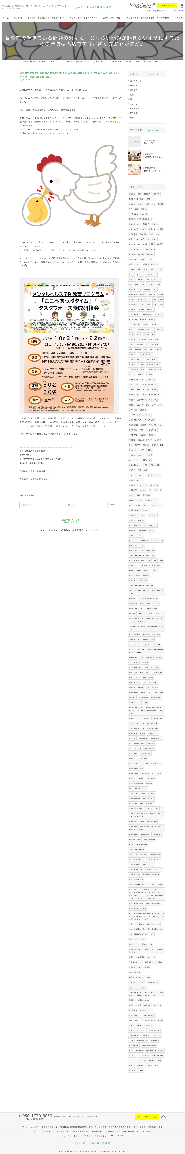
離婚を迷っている (153, 924)
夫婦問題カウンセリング (137, 515)
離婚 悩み (149, 783)
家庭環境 (152, 294)
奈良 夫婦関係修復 (136, 879)
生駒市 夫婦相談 (134, 864)
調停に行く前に (146, 692)
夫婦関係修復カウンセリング (139, 510)
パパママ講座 (150, 778)
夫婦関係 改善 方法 (135, 869)
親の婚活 (147, 289)
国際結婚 (132, 520)
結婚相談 (143, 294)
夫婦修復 (150, 309)
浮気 (142, 284)
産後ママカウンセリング (137, 229)
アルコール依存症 (135, 324)
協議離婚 (132, 354)
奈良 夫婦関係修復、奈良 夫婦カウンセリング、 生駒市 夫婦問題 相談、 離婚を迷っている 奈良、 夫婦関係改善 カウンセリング (146, 916)
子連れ (131, 570)
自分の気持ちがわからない (138, 788)
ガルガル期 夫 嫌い (135, 667)
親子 (159, 1060)
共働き (131, 1065)
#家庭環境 (78, 530)
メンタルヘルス (134, 314)
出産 (147, 204)
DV (142, 249)
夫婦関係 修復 (152, 608)
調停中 (142, 821)
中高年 (131, 269)
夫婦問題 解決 (148, 639)
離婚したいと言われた (136, 608)
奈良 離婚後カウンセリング (146, 957)
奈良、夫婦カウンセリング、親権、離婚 (143, 525)
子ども (160, 405)
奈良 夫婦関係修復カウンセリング (141, 934)
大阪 (130, 1060)
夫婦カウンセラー (135, 465)
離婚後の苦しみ (143, 1000)
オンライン (154, 485)
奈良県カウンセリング (144, 1025)
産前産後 (140, 1065)
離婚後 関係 (145, 834)
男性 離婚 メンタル (135, 962)
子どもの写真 (149, 420)
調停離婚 (158, 349)
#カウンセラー (93, 530)
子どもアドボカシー (136, 360)
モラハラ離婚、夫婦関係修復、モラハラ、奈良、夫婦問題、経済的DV (146, 827)
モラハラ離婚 (152, 821)
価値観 (149, 450)
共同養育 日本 (157, 834)
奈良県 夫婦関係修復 (136, 849)
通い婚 (146, 334)
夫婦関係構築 (133, 834)
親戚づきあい (158, 304)
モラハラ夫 (133, 319)
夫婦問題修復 (147, 314)
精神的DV (152, 530)
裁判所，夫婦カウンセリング (139, 773)
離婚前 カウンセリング (137, 939)
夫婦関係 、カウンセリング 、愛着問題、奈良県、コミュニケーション (146, 815)
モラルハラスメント (136, 475)
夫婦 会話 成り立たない (154, 763)
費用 (142, 450)
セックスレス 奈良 (136, 903)
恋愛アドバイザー (153, 364)
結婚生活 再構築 (134, 575)
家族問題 (30, 495)
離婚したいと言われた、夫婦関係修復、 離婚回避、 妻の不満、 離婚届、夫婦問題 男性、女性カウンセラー (145, 710)
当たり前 (158, 440)
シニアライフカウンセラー (150, 385)
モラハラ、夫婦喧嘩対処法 (138, 844)
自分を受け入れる (146, 1010)
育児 (156, 1065)
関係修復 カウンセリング (150, 874)
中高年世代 (159, 657)
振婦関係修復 (133, 692)
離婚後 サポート (134, 682)
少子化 (131, 274)
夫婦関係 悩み (143, 738)
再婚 (138, 495)
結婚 (153, 555)
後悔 (161, 560)
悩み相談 (146, 575)
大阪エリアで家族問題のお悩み (35, 478)
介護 (141, 657)
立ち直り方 (133, 565)
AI (143, 728)
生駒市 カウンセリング (137, 982)
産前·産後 (143, 234)
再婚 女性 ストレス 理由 (153, 962)
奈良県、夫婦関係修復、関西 (139, 555)
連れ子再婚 (133, 430)
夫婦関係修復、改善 (136, 768)
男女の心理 (159, 613)
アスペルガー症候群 (136, 344)
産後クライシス (134, 224)
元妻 (148, 560)
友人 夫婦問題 (134, 1045)
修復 (136, 209)
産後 (157, 234)
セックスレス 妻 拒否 (137, 908)
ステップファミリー (156, 425)
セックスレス (133, 450)
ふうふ (131, 480)
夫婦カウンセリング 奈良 (137, 793)
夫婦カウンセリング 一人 (138, 758)
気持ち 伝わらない (135, 808)
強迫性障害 (146, 495)
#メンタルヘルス (49, 530)
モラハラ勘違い (134, 798)
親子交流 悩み (148, 677)
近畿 (145, 702)
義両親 (137, 445)
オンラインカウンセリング (138, 214)
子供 (153, 405)
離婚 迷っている (157, 505)
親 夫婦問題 (155, 1040)
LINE (161, 445)
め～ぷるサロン (151, 430)
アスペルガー (153, 339)
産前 (151, 234)
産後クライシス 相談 (152, 667)
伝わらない (133, 803)
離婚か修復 (153, 515)
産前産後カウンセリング (137, 339)
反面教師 (132, 309)
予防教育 (143, 319)
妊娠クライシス (134, 264)
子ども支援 (150, 380)
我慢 (139, 470)
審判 (160, 299)
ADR (148, 304)
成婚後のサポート (152, 360)
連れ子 (131, 495)
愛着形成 (132, 279)
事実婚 (131, 334)
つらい (137, 505)
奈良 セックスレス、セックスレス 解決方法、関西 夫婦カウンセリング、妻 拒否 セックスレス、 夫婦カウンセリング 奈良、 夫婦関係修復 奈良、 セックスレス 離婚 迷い (146, 893)
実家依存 (152, 793)
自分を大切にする (135, 1015)
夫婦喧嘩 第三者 (142, 1040)
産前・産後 (134, 108)
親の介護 (149, 657)
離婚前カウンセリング (150, 264)
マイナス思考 (139, 239)
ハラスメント (150, 249)
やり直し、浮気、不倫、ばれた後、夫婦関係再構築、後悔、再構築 (146, 650)
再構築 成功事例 (150, 748)
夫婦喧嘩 (152, 229)
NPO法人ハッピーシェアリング (140, 415)
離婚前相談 (133, 294)
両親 (130, 445)
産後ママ (155, 224)
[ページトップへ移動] (163, 1116)
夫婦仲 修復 (133, 603)
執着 (155, 560)
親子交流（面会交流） (136, 199)
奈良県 (143, 425)
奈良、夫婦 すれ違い (147, 803)
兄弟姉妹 (143, 435)
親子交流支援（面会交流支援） (140, 219)
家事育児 (146, 224)
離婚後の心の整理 (135, 1005)
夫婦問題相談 (133, 425)
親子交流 (134, 113)
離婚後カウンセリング (136, 545)
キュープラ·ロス (135, 702)
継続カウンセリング (136, 380)
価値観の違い (143, 697)
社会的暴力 (133, 733)
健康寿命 (143, 410)
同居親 (131, 299)
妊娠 (150, 259)
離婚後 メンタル (134, 677)
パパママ (143, 259)
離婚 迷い (132, 697)
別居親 (160, 294)
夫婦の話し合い (157, 1055)
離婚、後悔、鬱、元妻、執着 (150, 565)
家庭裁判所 (133, 821)
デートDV (150, 284)
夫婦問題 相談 (134, 874)
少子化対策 (133, 410)
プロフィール (133, 249)
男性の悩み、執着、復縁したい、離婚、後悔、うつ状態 (146, 591)
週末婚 (139, 334)
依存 (138, 395)
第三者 (131, 1040)
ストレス (140, 274)
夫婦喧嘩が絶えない (154, 1030)
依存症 (151, 319)
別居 (130, 209)
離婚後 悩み (133, 672)
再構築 (139, 570)
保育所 (154, 390)
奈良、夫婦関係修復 (136, 783)
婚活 (132, 94)
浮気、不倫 (156, 644)
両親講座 (140, 778)
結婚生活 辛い (145, 603)
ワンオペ (149, 1065)
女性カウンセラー (135, 718)
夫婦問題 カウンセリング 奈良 (139, 967)
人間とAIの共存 (152, 728)
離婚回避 (132, 530)
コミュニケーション (136, 204)
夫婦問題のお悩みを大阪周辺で (35, 470)
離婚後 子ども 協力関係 (138, 944)
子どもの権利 (155, 465)
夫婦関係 (160, 244)
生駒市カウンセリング (136, 1030)
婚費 (151, 244)
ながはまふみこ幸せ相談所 (138, 580)
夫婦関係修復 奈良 (153, 859)
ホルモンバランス (135, 748)
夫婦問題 (23, 495)
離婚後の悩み (133, 1020)
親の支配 (132, 375)
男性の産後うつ (156, 738)
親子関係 (149, 375)
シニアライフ (133, 385)
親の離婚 (141, 254)
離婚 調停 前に (156, 697)
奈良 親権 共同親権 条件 (153, 929)
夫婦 (158, 284)
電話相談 (132, 440)
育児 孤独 (145, 662)
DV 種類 (142, 733)
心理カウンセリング (136, 500)
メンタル (132, 244)
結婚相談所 (133, 490)
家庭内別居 (151, 199)
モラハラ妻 (159, 314)
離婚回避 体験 (145, 753)
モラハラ (134, 103)
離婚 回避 (132, 613)
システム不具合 (152, 687)
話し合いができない (136, 763)
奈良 (155, 289)
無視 (155, 490)
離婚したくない (148, 864)
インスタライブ (151, 274)
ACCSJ (146, 324)
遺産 (141, 430)
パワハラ (132, 1070)
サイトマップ (117, 1135)
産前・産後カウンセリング (153, 269)
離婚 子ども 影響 (135, 839)
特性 (130, 349)
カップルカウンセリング (151, 395)
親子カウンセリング (154, 279)
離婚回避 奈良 (156, 854)
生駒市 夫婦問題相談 (136, 924)
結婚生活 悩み (134, 639)
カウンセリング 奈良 (150, 682)
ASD (145, 349)
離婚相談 (146, 445)
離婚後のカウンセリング (152, 1005)
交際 (130, 284)
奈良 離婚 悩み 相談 (151, 634)
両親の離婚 (142, 530)
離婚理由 (132, 289)
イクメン (140, 480)
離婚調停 (147, 194)
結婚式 (154, 324)
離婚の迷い (159, 692)
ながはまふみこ (134, 728)
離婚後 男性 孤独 (153, 982)
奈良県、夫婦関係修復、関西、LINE (141, 585)
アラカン (160, 329)
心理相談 (141, 687)
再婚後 (131, 957)
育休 (130, 239)
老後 (153, 334)
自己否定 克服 (157, 672)
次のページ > (114, 504)
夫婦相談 (152, 1060)
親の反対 (141, 279)
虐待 (147, 405)
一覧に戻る (70, 504)
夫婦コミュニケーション (153, 869)
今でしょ (156, 603)
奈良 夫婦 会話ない (136, 859)
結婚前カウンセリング (146, 329)
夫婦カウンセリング (154, 369)
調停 (154, 299)
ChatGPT (143, 490)
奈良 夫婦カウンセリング (138, 885)
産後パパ (140, 405)
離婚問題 (147, 718)
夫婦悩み (132, 598)
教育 (145, 470)
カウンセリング (143, 1055)
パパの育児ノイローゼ (136, 743)
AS (151, 349)
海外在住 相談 (158, 718)
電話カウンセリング (145, 440)
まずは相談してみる (167, 5)
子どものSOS (133, 369)
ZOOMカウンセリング (136, 723)
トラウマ (132, 329)
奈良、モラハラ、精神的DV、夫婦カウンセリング (146, 540)
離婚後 (131, 405)
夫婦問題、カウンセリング (138, 485)
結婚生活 (147, 570)
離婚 (132, 99)
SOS (142, 369)
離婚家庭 (150, 254)
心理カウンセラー (152, 500)
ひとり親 (149, 455)
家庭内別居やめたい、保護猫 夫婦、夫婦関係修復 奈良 (146, 950)
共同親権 (141, 364)
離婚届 (160, 204)
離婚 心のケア (145, 672)
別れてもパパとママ (143, 299)
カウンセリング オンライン (139, 644)
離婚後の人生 (149, 1015)
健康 (132, 117)
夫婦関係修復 (145, 460)
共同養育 (132, 364)
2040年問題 (133, 657)
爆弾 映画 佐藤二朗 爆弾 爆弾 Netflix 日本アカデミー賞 (146, 627)
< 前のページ (27, 504)
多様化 (154, 445)
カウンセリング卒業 (148, 1020)
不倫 (136, 284)
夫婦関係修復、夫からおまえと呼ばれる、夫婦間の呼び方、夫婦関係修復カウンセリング (146, 993)
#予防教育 (65, 530)
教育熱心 (132, 470)
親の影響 (132, 254)
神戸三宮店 (133, 435)
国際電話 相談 (152, 723)
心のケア (146, 505)
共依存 (131, 395)
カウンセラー (152, 239)
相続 (138, 390)
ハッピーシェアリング (136, 304)
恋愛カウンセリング (144, 400)
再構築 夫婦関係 (149, 839)
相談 (155, 400)
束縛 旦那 (132, 738)
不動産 (131, 390)
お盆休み (132, 1000)
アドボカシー (133, 460)
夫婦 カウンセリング (146, 613)
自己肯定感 (133, 234)
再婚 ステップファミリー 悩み (139, 977)
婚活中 (139, 269)
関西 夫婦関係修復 (153, 903)
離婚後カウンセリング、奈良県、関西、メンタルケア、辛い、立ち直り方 (146, 619)
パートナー (157, 475)
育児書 (131, 778)
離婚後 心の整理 (134, 972)
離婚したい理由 (148, 798)
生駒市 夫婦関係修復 (136, 1050)
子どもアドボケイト (145, 354)
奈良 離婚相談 (134, 634)
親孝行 (140, 375)
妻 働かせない (153, 733)
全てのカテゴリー (137, 80)
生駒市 (131, 1025)
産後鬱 (160, 229)
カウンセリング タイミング (147, 598)
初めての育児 (156, 773)
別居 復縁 (133, 753)
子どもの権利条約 (135, 420)
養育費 (145, 244)
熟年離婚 (141, 309)
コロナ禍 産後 (134, 662)
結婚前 (131, 400)
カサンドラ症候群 (152, 344)
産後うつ (144, 209)
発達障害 (138, 349)
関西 (130, 505)
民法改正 (141, 520)
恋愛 (139, 289)
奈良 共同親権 (134, 929)
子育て (148, 475)
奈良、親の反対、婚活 (136, 560)
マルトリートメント (136, 455)
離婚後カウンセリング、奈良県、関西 (142, 550)
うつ (153, 204)
